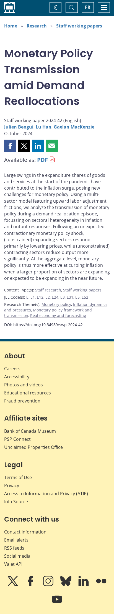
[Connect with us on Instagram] (49, 585)
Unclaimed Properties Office (33, 447)
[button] (10, 146)
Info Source (16, 502)
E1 (32, 297)
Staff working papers (79, 26)
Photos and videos (23, 385)
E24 (55, 297)
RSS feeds (14, 548)
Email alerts (16, 540)
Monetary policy (56, 304)
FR (87, 7)
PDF (42, 159)
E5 (77, 297)
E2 (47, 297)
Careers (12, 369)
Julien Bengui (18, 127)
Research (37, 26)
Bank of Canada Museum (30, 431)
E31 (70, 297)
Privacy (11, 485)
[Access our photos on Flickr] (101, 585)
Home (10, 26)
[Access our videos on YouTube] (57, 603)
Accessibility (16, 377)
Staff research (48, 290)
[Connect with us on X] (13, 585)
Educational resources (27, 393)
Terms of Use (18, 477)
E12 (40, 297)
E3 (62, 297)
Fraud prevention (22, 401)
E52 (85, 297)
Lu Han (43, 127)
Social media (17, 556)
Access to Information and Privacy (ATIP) (46, 493)
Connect (17, 439)
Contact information (25, 532)
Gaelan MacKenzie (74, 127)
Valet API (13, 564)
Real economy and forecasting (58, 315)
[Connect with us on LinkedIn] (84, 585)
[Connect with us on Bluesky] (66, 585)
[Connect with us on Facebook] (31, 585)
